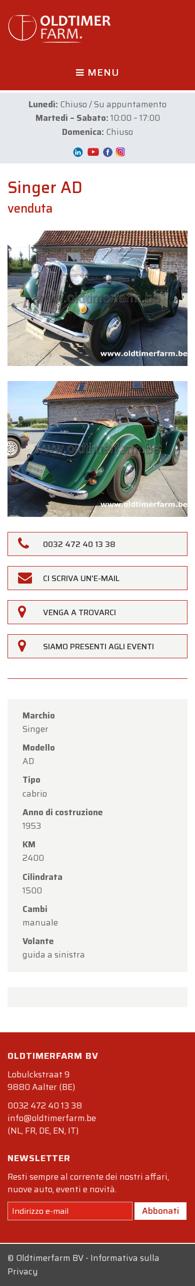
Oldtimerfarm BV (50, 1257)
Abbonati (160, 1210)
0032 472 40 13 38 (45, 1105)
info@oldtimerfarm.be (52, 1118)
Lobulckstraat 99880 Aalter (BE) (41, 1080)
